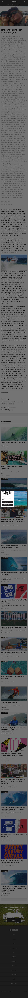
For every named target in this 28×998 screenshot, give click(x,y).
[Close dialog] (26, 491)
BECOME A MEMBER (7, 504)
